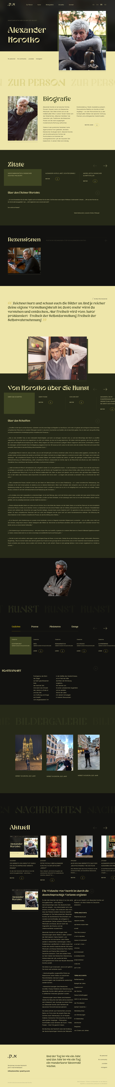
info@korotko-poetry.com (19, 1071)
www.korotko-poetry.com (93, 1083)
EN (97, 5)
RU (105, 5)
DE (101, 5)
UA (93, 5)
